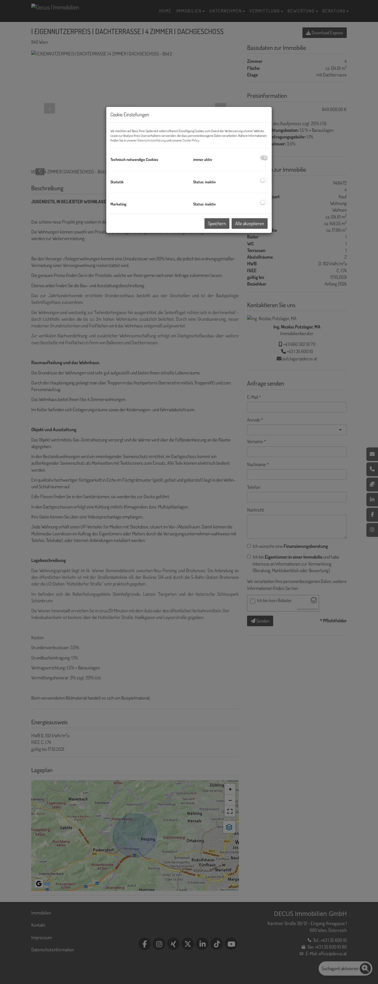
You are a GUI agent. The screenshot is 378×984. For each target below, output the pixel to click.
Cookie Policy (191, 140)
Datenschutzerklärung (151, 140)
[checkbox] (264, 157)
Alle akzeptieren (249, 223)
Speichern (217, 223)
